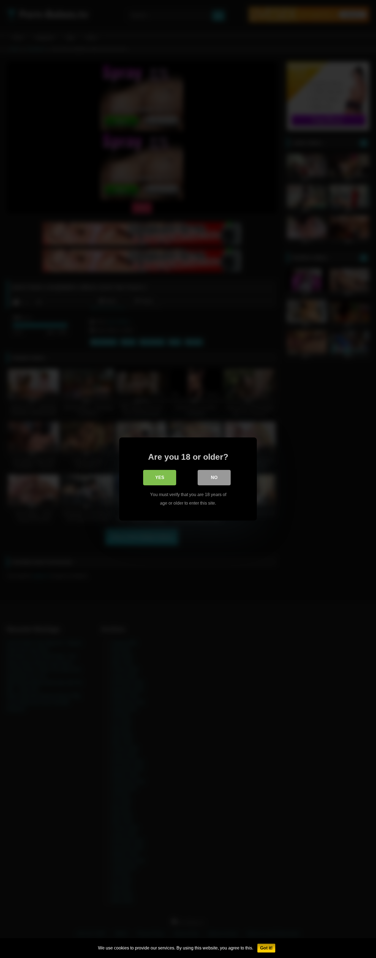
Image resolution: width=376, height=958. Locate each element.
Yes (159, 477)
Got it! (266, 948)
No (214, 477)
